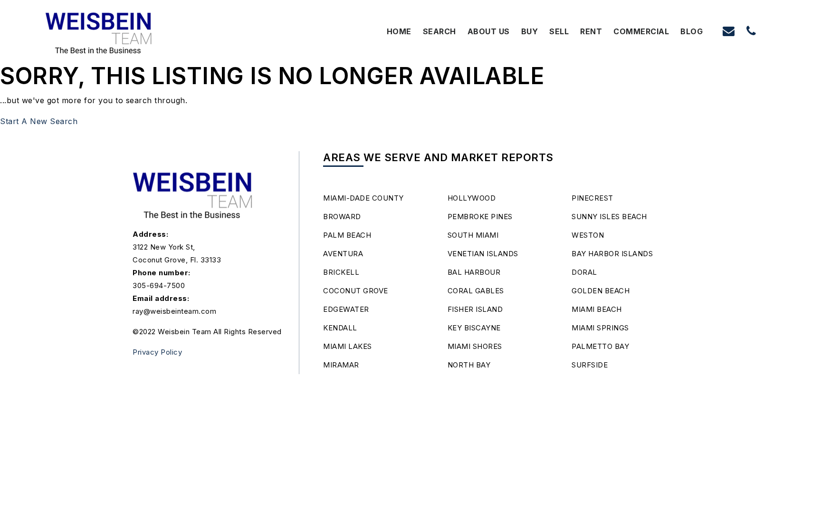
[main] (410, 64)
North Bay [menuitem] (469, 364)
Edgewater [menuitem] (346, 309)
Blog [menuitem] (691, 31)
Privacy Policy (157, 352)
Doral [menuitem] (584, 272)
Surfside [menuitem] (590, 364)
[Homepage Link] (99, 30)
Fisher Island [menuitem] (475, 309)
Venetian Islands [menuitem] (483, 253)
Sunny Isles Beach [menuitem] (609, 216)
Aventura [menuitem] (343, 253)
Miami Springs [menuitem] (600, 327)
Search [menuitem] (439, 31)
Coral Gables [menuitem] (476, 290)
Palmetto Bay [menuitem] (600, 346)
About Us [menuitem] (489, 31)
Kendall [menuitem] (340, 327)
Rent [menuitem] (591, 31)
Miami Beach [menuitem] (597, 309)
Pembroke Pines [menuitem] (480, 216)
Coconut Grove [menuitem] (355, 290)
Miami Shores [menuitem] (475, 346)
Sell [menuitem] (559, 31)
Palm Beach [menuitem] (347, 235)
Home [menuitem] (399, 31)
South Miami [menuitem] (473, 235)
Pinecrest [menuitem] (592, 198)
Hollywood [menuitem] (472, 198)
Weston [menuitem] (588, 235)
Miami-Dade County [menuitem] (363, 198)
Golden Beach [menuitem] (601, 290)
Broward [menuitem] (342, 216)
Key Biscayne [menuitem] (474, 327)
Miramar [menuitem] (341, 364)
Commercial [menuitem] (641, 31)
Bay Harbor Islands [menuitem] (612, 253)
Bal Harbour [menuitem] (474, 272)
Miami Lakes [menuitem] (347, 346)
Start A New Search (38, 121)
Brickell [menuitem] (341, 272)
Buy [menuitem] (529, 31)
